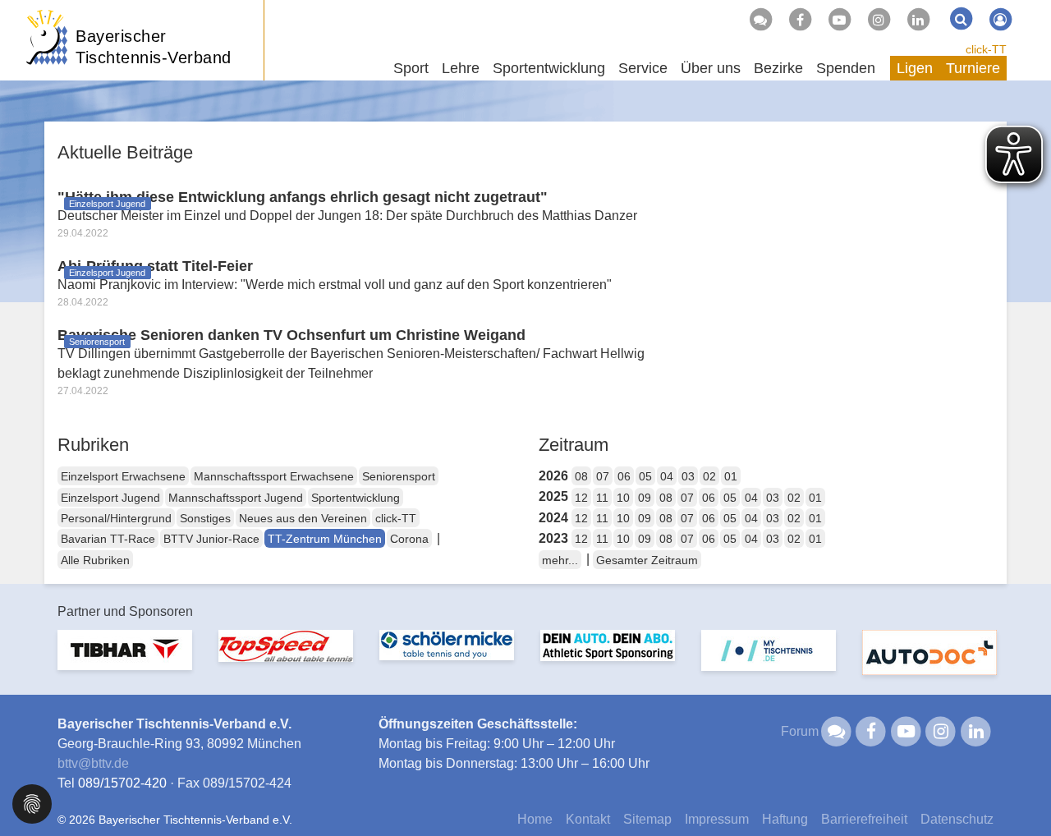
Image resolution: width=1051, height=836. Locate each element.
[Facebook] (799, 19)
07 (602, 476)
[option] (124, 660)
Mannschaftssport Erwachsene (274, 476)
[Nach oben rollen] (1018, 790)
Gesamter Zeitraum (647, 560)
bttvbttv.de (93, 763)
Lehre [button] (461, 68)
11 (602, 497)
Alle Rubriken (95, 560)
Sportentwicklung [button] (549, 68)
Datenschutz (957, 819)
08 (581, 476)
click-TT (986, 49)
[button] (32, 803)
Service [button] (643, 68)
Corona (409, 538)
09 (644, 497)
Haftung (785, 819)
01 (730, 476)
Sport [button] (411, 68)
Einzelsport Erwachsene (123, 476)
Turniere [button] (973, 68)
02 (709, 476)
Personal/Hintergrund (116, 518)
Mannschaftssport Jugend (235, 497)
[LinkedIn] (918, 19)
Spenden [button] (845, 68)
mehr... (560, 560)
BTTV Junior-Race (211, 538)
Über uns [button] (711, 68)
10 (623, 497)
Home (535, 819)
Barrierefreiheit (864, 819)
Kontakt (588, 819)
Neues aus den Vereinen (303, 518)
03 (688, 476)
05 (645, 476)
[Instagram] (878, 19)
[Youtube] (839, 19)
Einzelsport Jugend (110, 497)
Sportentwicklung (355, 497)
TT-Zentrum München (325, 538)
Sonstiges (205, 518)
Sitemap (647, 819)
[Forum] (760, 19)
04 (666, 476)
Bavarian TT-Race (108, 538)
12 (581, 497)
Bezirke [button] (778, 68)
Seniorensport (398, 476)
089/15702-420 (122, 783)
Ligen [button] (915, 68)
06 (624, 476)
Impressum (717, 819)
